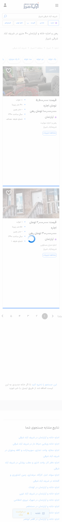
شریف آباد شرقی (19, 48)
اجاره (57, 48)
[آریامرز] (31, 5)
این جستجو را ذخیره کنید (44, 384)
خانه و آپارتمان (42, 24)
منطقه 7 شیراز (36, 48)
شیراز (48, 48)
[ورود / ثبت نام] (5, 5)
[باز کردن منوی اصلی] (57, 5)
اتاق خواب (19, 23)
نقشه (37, 513)
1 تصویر (52, 191)
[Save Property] (8, 72)
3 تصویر (52, 69)
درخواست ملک (20, 513)
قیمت (33, 23)
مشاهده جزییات (49, 133)
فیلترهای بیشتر (8, 24)
